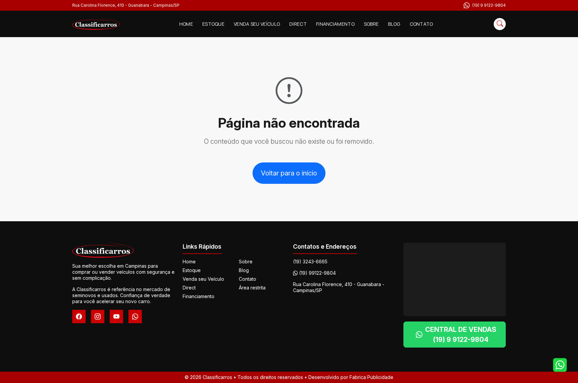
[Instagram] (97, 316)
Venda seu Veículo (257, 24)
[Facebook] (79, 316)
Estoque (213, 24)
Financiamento (335, 24)
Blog (394, 24)
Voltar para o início (289, 173)
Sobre (371, 24)
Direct (298, 24)
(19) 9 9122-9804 (489, 5)
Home (186, 24)
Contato (421, 24)
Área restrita (252, 287)
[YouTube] (116, 316)
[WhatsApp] (135, 316)
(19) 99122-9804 (317, 273)
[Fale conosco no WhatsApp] (560, 365)
